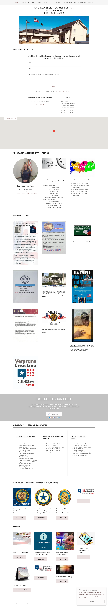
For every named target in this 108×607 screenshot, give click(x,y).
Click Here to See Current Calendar (22, 590)
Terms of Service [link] (66, 91)
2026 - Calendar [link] (55, 2)
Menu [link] (46, 2)
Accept (91, 601)
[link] (54, 13)
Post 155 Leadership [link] (28, 2)
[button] (90, 2)
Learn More (83, 501)
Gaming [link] (39, 2)
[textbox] (54, 63)
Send (54, 86)
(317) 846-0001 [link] (40, 104)
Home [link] (17, 2)
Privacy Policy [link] (58, 91)
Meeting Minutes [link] (80, 2)
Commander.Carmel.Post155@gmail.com (25, 193)
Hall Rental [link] (68, 2)
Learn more (20, 517)
